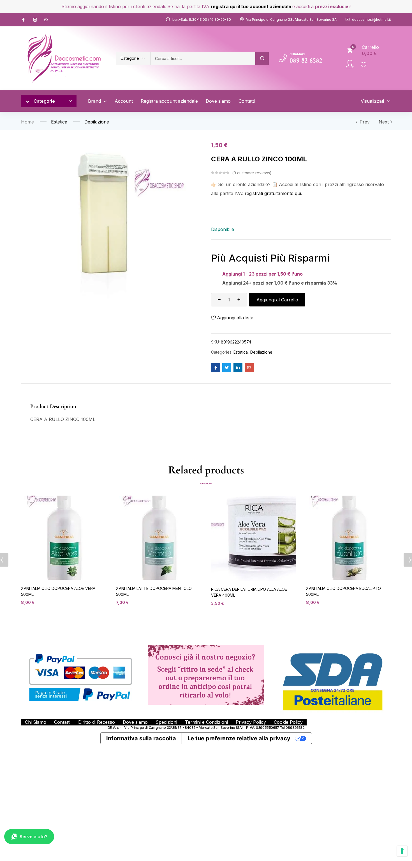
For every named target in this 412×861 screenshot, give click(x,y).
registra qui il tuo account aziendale (251, 6)
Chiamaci (297, 54)
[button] (133, 58)
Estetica (59, 122)
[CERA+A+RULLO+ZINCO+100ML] (226, 367)
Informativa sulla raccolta (141, 738)
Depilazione (96, 122)
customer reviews (251, 172)
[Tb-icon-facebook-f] (24, 20)
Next (384, 122)
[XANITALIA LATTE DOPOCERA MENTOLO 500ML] (158, 538)
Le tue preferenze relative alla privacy (239, 738)
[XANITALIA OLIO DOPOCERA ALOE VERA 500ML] (63, 538)
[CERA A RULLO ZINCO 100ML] (215, 367)
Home (27, 122)
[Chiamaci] (283, 58)
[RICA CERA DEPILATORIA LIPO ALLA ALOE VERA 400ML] (253, 538)
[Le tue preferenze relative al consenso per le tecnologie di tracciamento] (402, 851)
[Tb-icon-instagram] (35, 20)
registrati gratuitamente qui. (273, 193)
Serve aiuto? (33, 836)
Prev (365, 122)
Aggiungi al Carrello (277, 300)
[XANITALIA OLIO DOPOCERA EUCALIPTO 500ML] (348, 538)
